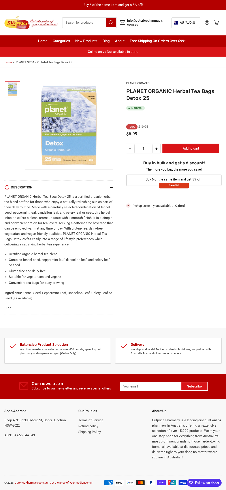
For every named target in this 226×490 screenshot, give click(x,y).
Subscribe (194, 386)
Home (42, 41)
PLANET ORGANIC (137, 83)
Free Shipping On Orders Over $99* (158, 41)
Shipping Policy (89, 432)
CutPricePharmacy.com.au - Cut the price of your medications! (53, 482)
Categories (61, 41)
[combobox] (89, 22)
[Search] (111, 22)
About (119, 41)
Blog (106, 41)
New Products (86, 41)
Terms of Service (90, 420)
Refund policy (88, 426)
